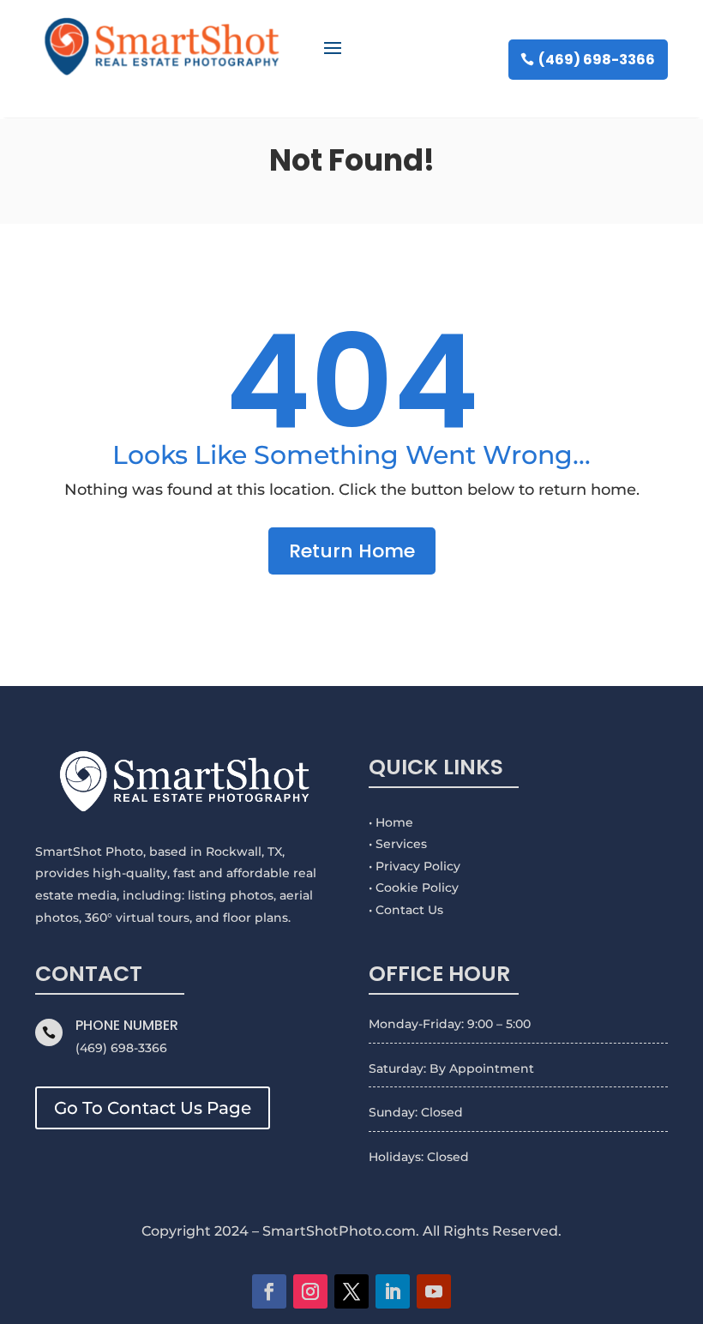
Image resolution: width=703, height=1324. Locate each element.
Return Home (352, 551)
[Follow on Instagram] (310, 1291)
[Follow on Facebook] (269, 1291)
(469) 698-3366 (596, 59)
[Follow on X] (351, 1291)
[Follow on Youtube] (434, 1291)
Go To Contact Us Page (152, 1108)
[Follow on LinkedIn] (393, 1291)
